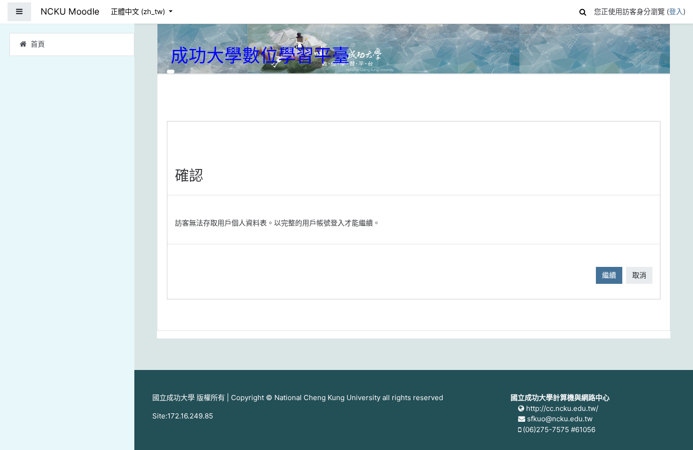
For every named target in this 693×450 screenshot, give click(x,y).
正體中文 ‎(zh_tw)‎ (139, 11)
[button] (582, 10)
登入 (676, 11)
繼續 (609, 275)
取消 (639, 275)
